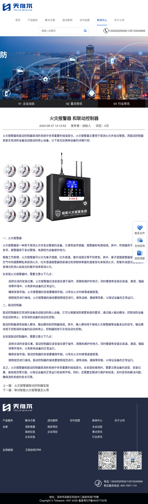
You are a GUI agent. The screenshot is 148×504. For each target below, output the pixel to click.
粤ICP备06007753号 (95, 500)
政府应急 (30, 431)
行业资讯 (122, 103)
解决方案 (50, 20)
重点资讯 (74, 103)
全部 (5, 426)
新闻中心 (102, 20)
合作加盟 (85, 20)
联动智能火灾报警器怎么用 (31, 390)
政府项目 (52, 426)
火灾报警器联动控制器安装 (31, 385)
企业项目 (52, 431)
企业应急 (30, 436)
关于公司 (119, 20)
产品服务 (33, 20)
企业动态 (26, 103)
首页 (17, 20)
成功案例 (67, 20)
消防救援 (30, 426)
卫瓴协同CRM (33, 449)
